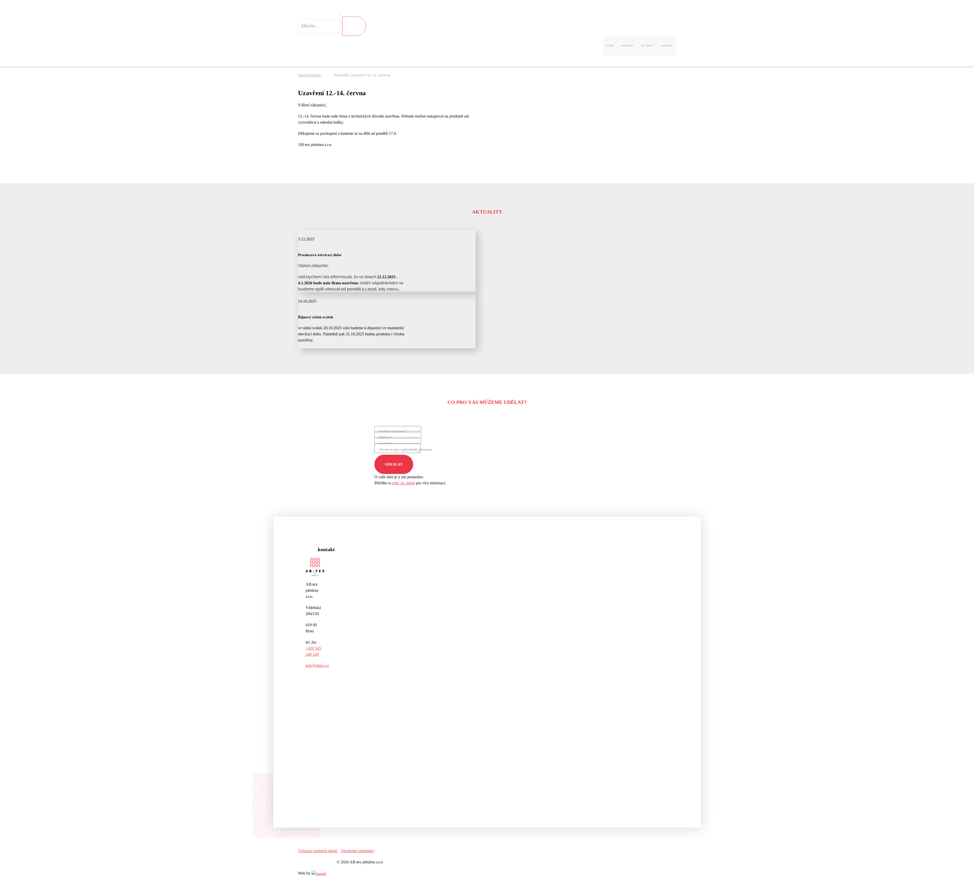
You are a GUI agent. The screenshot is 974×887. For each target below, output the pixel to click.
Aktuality (647, 45)
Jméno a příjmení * (393, 431)
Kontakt (666, 45)
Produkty (627, 45)
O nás (610, 45)
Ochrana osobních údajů (318, 851)
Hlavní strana (309, 75)
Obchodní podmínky (357, 851)
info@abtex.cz (317, 665)
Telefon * (385, 437)
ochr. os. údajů (403, 483)
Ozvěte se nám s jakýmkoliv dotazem (405, 449)
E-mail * (385, 443)
